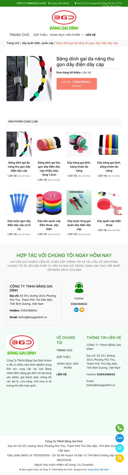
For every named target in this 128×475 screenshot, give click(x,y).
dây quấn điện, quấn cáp (38, 43)
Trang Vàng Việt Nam (98, 469)
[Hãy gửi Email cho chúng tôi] (117, 448)
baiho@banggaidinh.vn (32, 317)
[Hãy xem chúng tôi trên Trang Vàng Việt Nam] (117, 458)
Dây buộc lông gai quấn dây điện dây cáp (79, 225)
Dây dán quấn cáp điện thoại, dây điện (49, 225)
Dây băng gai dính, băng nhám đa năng (79, 166)
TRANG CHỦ (19, 35)
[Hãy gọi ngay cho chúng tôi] (117, 428)
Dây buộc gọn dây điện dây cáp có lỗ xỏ (19, 225)
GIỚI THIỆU (40, 34)
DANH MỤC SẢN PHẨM (65, 34)
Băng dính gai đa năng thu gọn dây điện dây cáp (19, 166)
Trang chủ (12, 43)
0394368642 (81, 81)
